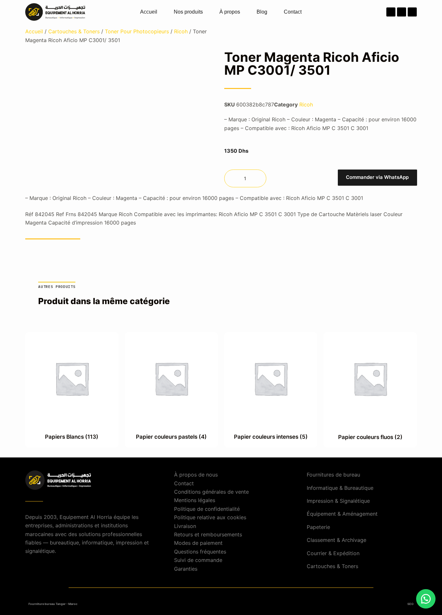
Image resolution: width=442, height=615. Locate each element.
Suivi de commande (198, 560)
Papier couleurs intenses (271, 437)
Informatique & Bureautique (340, 488)
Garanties (185, 569)
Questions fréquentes (200, 551)
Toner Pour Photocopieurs (137, 31)
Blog (262, 12)
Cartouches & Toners (74, 31)
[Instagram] (401, 11)
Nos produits (188, 12)
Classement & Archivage (336, 540)
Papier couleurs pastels (171, 437)
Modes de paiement (198, 543)
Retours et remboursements (208, 534)
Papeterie (318, 527)
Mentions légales (194, 500)
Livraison (185, 526)
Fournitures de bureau (333, 474)
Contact (293, 12)
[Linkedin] (412, 11)
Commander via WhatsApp (377, 177)
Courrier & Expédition (333, 553)
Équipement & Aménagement (342, 514)
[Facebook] (390, 11)
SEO (410, 604)
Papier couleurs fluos (370, 437)
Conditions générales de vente (211, 492)
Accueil (148, 12)
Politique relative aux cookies (210, 517)
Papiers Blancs (71, 437)
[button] (377, 178)
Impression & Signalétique (338, 501)
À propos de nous (196, 474)
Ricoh (181, 31)
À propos (229, 12)
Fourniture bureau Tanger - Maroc (52, 604)
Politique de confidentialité (207, 509)
